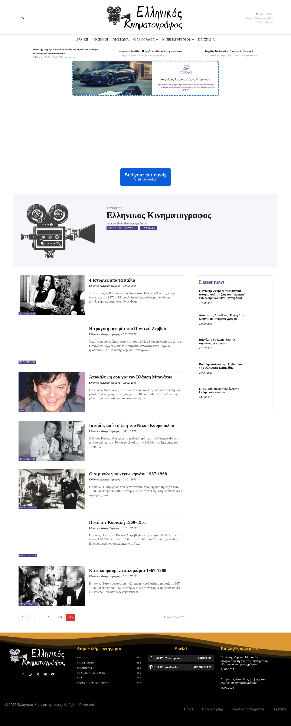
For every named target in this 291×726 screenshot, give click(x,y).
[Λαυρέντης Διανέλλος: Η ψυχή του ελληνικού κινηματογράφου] (111, 53)
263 (49, 617)
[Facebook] (23, 674)
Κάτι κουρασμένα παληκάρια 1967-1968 (127, 570)
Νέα (21, 410)
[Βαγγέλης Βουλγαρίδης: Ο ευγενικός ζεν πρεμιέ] (197, 53)
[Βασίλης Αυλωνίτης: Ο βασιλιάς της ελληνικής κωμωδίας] (259, 371)
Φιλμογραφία (27, 507)
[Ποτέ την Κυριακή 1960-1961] (52, 537)
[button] (22, 17)
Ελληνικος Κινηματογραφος (104, 285)
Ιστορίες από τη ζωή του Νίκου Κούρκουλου (131, 425)
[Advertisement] (145, 130)
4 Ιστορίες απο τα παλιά (112, 280)
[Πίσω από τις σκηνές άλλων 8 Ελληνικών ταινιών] (259, 395)
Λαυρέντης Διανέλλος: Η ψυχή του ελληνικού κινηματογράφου (150, 51)
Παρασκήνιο (27, 314)
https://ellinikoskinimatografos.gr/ (127, 223)
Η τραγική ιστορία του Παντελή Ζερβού (127, 328)
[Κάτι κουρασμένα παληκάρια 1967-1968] (52, 586)
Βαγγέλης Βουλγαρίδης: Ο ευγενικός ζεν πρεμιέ (229, 51)
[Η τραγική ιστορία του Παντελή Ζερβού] (52, 344)
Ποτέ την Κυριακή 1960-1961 (117, 522)
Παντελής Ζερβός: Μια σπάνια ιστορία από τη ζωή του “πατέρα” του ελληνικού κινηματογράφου (222, 294)
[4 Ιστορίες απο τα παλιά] (52, 295)
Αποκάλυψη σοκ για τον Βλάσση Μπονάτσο (131, 377)
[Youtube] (52, 674)
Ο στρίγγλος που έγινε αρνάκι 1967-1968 (128, 473)
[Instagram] (30, 674)
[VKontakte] (45, 674)
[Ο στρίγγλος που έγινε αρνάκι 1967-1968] (52, 489)
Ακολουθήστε (202, 667)
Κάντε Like (204, 658)
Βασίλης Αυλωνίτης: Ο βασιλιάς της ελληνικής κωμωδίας (221, 366)
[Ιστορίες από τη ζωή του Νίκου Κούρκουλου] (52, 441)
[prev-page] (22, 617)
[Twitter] (37, 674)
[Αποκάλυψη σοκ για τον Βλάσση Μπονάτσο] (52, 392)
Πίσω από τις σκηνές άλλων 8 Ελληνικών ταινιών (219, 390)
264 (60, 617)
